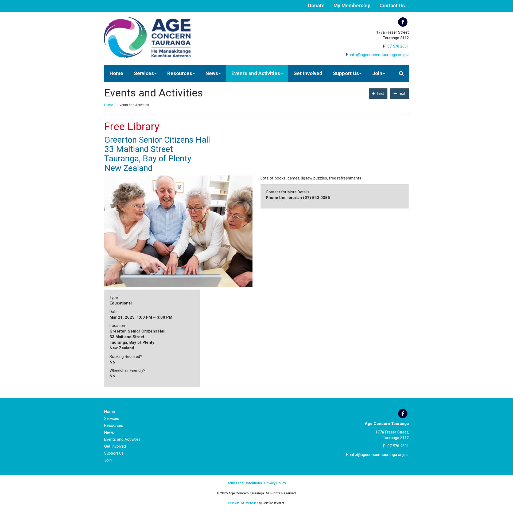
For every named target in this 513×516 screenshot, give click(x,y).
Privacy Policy (275, 483)
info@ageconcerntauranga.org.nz (379, 54)
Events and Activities (255, 73)
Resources (179, 73)
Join (377, 73)
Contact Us (392, 6)
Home (116, 73)
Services (144, 73)
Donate (316, 6)
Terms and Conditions (244, 483)
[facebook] (402, 22)
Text (379, 93)
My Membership (352, 6)
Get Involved (307, 73)
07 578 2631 (398, 46)
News (211, 73)
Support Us (346, 73)
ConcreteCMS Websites (243, 503)
